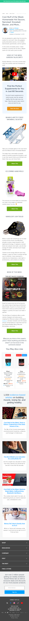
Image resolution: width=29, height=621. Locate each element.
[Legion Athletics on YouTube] (22, 603)
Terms (16, 617)
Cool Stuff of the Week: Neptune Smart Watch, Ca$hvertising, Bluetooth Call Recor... (14, 491)
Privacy (12, 617)
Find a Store (6, 569)
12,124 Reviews (8, 377)
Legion (12, 32)
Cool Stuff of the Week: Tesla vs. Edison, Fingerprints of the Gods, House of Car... (14, 424)
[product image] (8, 362)
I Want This (14, 163)
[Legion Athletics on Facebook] (10, 603)
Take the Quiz (14, 108)
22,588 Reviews (21, 374)
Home (3, 13)
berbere (4, 320)
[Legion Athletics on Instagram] (14, 603)
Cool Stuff (12, 13)
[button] (1, 1)
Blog (7, 13)
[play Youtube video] (14, 74)
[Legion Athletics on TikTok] (18, 603)
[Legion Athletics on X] (7, 603)
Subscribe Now (22, 1)
